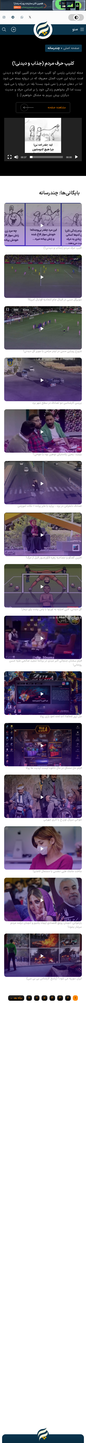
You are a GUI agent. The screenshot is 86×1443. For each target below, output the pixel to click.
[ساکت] (16, 157)
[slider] (46, 157)
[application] (43, 139)
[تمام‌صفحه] (10, 157)
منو (75, 29)
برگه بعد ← (16, 998)
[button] (43, 139)
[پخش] (76, 157)
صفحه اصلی (71, 48)
